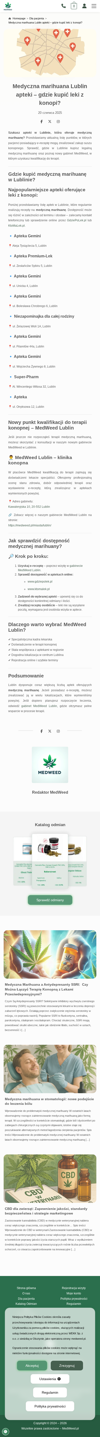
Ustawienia (47, 1379)
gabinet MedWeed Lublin (39, 706)
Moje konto (74, 1293)
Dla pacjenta (36, 18)
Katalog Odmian (26, 1304)
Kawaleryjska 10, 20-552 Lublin (29, 506)
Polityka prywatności (73, 1298)
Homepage (19, 18)
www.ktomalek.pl (39, 589)
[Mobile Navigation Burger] (94, 6)
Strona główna (26, 1288)
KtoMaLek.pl (16, 225)
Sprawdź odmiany (50, 900)
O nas (26, 1293)
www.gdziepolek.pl (40, 581)
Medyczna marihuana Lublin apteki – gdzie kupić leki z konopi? (45, 22)
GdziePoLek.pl (76, 220)
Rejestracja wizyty (74, 1288)
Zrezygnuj (67, 1366)
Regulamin (74, 1304)
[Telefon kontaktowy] (65, 6)
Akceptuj (32, 1366)
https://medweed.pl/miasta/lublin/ (29, 525)
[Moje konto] (84, 6)
